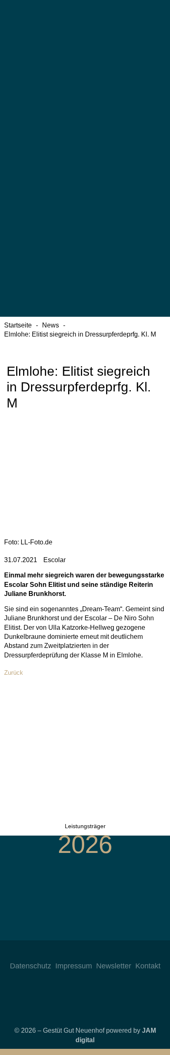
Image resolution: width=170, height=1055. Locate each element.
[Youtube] (93, 952)
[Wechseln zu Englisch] (85, 109)
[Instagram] (60, 952)
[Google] (110, 952)
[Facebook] (76, 952)
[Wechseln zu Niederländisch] (85, 181)
